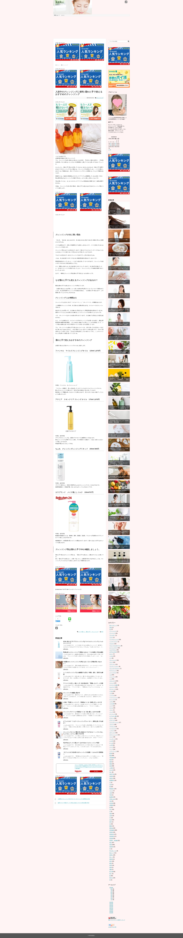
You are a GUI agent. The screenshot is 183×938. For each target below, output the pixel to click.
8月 (111, 889)
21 (115, 145)
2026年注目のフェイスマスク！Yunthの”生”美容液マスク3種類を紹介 (118, 449)
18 (110, 145)
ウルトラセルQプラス (115, 645)
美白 (110, 842)
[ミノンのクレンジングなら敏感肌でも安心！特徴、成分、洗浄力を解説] (59, 675)
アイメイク (112, 633)
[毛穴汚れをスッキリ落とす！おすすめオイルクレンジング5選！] (59, 745)
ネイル (111, 708)
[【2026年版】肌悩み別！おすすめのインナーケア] (119, 486)
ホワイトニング (113, 734)
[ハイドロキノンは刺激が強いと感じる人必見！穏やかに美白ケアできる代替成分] (119, 291)
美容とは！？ (57, 15)
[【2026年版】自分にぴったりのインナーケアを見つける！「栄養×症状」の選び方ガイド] (119, 514)
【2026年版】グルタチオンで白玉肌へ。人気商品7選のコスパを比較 (118, 352)
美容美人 (59, 2)
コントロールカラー (114, 668)
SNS (110, 627)
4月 (111, 895)
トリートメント (113, 697)
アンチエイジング (114, 639)
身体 (110, 867)
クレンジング (99, 97)
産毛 (110, 821)
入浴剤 (111, 768)
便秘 (110, 763)
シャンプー (112, 676)
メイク (111, 747)
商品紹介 (111, 788)
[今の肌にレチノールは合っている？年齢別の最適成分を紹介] (119, 305)
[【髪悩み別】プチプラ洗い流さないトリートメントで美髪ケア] (119, 598)
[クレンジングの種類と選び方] (59, 695)
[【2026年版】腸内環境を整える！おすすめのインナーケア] (119, 500)
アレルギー (112, 635)
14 (115, 143)
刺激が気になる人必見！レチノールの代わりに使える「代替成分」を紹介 (118, 324)
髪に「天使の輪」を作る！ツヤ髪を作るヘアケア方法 (118, 574)
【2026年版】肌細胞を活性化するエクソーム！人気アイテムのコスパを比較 (119, 393)
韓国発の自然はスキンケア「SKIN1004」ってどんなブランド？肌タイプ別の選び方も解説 (118, 463)
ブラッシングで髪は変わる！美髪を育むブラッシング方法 (118, 588)
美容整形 (111, 836)
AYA (102, 631)
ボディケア (112, 732)
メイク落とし (81, 631)
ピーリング (112, 714)
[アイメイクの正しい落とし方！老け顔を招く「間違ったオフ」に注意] (59, 686)
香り (110, 873)
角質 (110, 865)
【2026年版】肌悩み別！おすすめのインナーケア (119, 491)
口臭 (110, 784)
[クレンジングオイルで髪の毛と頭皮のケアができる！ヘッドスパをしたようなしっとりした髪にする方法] (59, 735)
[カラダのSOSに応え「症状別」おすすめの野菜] (119, 612)
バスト (111, 710)
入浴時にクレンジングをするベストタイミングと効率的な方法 (74, 799)
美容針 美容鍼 (113, 840)
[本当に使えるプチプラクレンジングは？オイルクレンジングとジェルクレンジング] (59, 644)
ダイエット (112, 689)
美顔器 (111, 846)
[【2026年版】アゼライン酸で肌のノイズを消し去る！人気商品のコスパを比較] (119, 375)
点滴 (110, 815)
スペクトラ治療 (113, 685)
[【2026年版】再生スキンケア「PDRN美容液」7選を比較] (119, 417)
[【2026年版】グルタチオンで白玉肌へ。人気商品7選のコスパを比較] (119, 347)
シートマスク (112, 672)
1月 (111, 899)
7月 (111, 890)
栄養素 (111, 805)
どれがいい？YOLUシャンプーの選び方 (118, 240)
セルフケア (112, 687)
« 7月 (109, 149)
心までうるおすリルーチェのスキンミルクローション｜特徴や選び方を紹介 (118, 268)
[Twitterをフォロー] (126, 2)
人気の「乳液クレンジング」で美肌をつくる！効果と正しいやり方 (82, 702)
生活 (110, 819)
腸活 (110, 863)
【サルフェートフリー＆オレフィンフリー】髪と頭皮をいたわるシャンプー (118, 226)
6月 (111, 892)
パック (111, 712)
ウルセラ (111, 643)
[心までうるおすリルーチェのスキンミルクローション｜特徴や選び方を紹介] (119, 263)
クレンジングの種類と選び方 (71, 693)
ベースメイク (112, 728)
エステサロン (112, 650)
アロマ (111, 637)
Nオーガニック (113, 625)
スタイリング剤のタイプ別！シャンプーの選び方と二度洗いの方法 (118, 547)
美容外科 (111, 834)
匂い (110, 772)
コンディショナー (114, 666)
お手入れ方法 (112, 652)
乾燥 (110, 755)
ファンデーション (114, 722)
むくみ (111, 743)
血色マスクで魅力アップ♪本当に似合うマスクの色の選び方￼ (73, 802)
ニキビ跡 (111, 703)
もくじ (62, 15)
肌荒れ (111, 855)
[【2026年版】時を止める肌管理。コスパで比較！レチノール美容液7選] (119, 403)
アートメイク (112, 631)
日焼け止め (112, 799)
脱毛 (110, 861)
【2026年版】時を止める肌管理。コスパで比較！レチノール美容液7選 (119, 407)
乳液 (110, 753)
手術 (110, 795)
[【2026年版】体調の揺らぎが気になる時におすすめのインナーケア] (119, 472)
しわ (110, 679)
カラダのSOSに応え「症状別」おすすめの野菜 (119, 616)
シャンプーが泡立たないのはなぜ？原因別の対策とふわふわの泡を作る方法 (118, 560)
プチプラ (111, 724)
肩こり (111, 857)
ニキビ (111, 701)
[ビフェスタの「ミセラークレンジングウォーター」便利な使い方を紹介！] (59, 724)
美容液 (111, 838)
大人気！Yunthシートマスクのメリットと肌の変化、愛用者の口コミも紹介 (118, 435)
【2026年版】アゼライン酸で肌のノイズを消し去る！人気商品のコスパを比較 (119, 379)
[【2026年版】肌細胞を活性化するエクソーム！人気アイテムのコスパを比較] (119, 389)
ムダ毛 (111, 745)
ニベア (111, 705)
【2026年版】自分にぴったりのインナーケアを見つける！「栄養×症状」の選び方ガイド (119, 519)
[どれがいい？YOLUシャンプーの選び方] (119, 236)
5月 (111, 893)
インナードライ (113, 641)
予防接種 (111, 757)
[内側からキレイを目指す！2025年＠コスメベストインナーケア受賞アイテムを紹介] (119, 528)
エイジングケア (113, 647)
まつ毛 (111, 741)
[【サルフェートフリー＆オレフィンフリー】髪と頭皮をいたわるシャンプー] (119, 222)
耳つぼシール (112, 850)
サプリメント (112, 670)
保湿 (110, 766)
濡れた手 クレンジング (92, 631)
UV (110, 629)
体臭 (110, 759)
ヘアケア (111, 730)
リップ (111, 749)
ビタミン (111, 718)
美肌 (110, 844)
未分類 (111, 803)
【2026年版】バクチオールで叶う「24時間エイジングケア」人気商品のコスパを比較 (119, 366)
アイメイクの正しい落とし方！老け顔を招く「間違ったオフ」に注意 (83, 683)
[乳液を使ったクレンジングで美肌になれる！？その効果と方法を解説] (59, 655)
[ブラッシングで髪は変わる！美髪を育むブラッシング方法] (119, 584)
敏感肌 (111, 797)
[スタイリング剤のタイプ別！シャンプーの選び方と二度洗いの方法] (119, 542)
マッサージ (112, 739)
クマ (110, 658)
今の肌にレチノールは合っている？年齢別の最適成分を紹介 (118, 310)
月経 (110, 801)
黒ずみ (111, 877)
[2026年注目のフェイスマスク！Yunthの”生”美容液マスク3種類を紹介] (119, 445)
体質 (110, 761)
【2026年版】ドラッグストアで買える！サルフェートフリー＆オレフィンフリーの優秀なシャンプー (118, 212)
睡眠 (110, 826)
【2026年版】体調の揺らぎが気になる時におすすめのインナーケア (119, 477)
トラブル (111, 695)
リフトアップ (112, 751)
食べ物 (111, 871)
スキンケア (112, 681)
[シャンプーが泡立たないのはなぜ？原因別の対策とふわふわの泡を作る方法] (119, 556)
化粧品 (111, 776)
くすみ (111, 656)
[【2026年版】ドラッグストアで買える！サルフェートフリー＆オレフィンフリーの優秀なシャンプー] (119, 208)
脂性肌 (111, 859)
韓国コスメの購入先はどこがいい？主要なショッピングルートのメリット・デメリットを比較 (118, 338)
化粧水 (111, 778)
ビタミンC (112, 720)
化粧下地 (111, 774)
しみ (110, 674)
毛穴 (110, 809)
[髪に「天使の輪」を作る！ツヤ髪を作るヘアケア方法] (119, 570)
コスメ (111, 662)
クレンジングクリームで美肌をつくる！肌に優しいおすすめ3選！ (82, 712)
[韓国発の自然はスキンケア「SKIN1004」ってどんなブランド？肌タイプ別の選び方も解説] (119, 458)
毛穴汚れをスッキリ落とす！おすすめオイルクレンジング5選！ (81, 743)
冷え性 (111, 770)
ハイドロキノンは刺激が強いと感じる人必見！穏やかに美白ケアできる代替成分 (118, 296)
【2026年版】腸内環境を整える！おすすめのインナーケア (119, 505)
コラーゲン (112, 664)
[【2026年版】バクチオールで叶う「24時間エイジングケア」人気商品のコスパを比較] (119, 361)
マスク (111, 737)
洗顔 (110, 813)
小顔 (110, 792)
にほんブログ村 (112, 927)
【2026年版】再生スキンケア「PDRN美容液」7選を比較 (119, 421)
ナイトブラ (112, 699)
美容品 (111, 832)
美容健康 (111, 830)
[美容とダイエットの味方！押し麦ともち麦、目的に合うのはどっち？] (119, 249)
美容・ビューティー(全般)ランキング (116, 919)
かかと (111, 654)
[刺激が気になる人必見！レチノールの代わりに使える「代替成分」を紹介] (119, 319)
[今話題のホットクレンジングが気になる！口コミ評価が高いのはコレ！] (59, 664)
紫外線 (111, 828)
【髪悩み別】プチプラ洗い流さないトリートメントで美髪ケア (118, 602)
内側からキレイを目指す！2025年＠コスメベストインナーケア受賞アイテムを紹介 (119, 533)
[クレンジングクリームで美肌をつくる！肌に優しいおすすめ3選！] (59, 714)
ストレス (111, 683)
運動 (110, 869)
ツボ (110, 693)
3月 (111, 896)
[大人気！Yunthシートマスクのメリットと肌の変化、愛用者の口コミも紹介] (119, 431)
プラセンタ (112, 726)
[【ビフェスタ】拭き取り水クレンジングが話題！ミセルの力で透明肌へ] (59, 755)
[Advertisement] (91, 27)
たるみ (111, 691)
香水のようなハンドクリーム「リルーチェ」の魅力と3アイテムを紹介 (118, 282)
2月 (111, 898)
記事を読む (65, 649)
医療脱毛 (111, 780)
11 (110, 143)
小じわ (111, 790)
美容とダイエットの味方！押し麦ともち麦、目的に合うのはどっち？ (118, 254)
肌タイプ (111, 853)
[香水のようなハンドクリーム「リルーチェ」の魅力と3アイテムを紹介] (119, 277)
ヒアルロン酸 (112, 716)
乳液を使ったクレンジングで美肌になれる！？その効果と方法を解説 (83, 652)
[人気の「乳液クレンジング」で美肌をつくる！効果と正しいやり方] (59, 705)
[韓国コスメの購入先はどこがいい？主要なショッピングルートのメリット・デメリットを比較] (119, 333)
